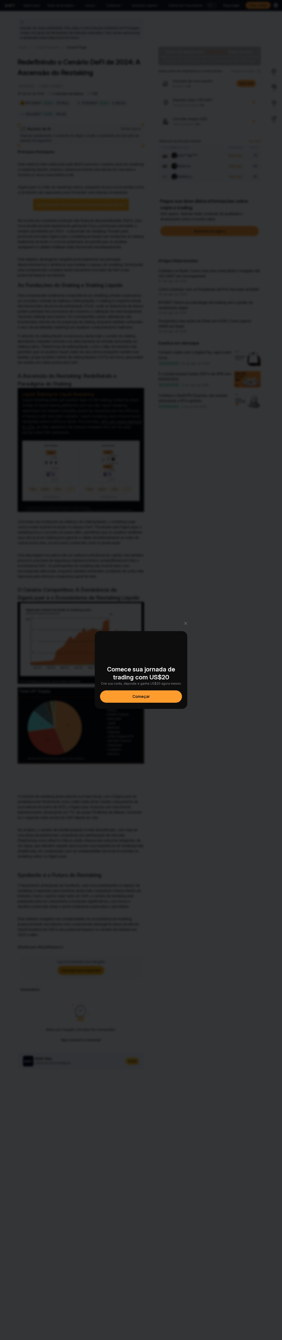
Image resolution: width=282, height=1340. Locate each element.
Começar (141, 696)
